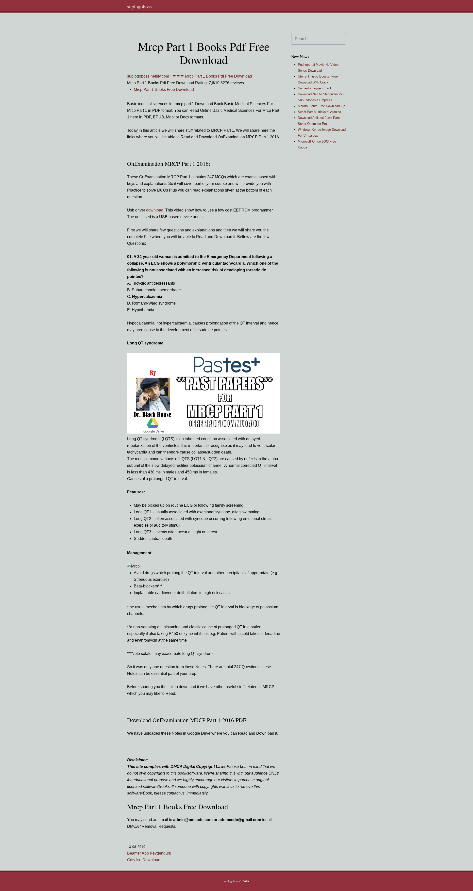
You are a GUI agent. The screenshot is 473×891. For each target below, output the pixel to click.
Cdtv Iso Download (143, 860)
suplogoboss (139, 6)
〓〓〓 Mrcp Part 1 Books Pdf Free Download (212, 76)
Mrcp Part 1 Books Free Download (164, 89)
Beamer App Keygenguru (149, 853)
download (154, 210)
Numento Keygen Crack (315, 88)
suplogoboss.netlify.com (148, 76)
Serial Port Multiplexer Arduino (319, 112)
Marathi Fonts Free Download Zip (321, 106)
